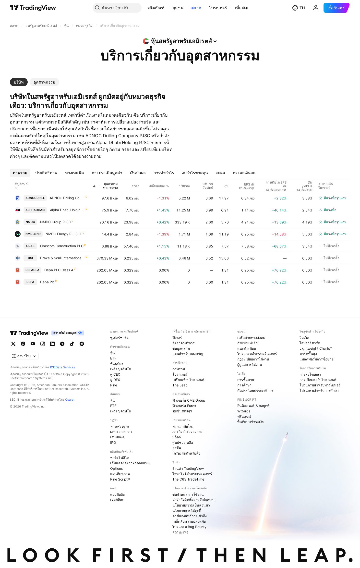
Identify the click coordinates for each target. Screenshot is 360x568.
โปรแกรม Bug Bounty (189, 527)
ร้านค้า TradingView (188, 468)
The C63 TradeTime (188, 479)
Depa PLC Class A (58, 270)
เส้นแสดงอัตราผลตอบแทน (130, 463)
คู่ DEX (115, 380)
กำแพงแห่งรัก (247, 343)
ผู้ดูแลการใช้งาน (249, 364)
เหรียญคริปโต (120, 369)
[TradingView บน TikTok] (72, 343)
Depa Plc (47, 282)
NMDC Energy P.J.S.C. (64, 234)
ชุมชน (177, 7)
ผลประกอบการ (121, 432)
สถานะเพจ (180, 532)
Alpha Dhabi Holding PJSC (67, 210)
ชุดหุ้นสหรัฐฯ (182, 411)
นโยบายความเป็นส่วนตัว (191, 505)
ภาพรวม (178, 369)
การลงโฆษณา (310, 374)
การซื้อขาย (245, 380)
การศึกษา (244, 385)
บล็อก (176, 437)
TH (302, 7)
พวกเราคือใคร (183, 426)
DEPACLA (32, 270)
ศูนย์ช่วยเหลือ (182, 442)
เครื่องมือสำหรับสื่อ (186, 453)
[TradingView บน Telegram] (62, 343)
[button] (168, 8)
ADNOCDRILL (35, 198)
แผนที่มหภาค (120, 474)
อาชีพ (176, 448)
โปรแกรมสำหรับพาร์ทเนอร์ (320, 385)
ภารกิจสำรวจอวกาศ (187, 432)
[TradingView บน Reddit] (81, 343)
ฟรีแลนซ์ (244, 416)
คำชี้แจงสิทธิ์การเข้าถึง (189, 516)
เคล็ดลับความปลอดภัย (189, 521)
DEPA (30, 282)
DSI (30, 258)
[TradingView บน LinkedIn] (52, 343)
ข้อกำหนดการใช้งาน (188, 494)
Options (116, 468)
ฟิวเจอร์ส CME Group (188, 400)
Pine (113, 385)
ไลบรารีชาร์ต (310, 343)
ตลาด (196, 7)
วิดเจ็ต (304, 337)
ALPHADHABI (35, 210)
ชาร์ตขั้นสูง (308, 354)
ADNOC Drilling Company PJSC (67, 198)
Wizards (243, 411)
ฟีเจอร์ (177, 337)
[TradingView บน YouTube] (32, 343)
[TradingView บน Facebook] (23, 343)
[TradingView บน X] (13, 343)
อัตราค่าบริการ (183, 343)
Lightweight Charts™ (316, 348)
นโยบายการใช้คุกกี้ (186, 510)
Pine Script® (120, 479)
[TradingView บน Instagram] (42, 343)
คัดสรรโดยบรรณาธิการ (255, 390)
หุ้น (112, 353)
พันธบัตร (116, 363)
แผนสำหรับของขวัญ (187, 354)
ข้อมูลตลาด (181, 348)
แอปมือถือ (117, 494)
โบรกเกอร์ (218, 7)
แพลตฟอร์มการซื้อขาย (317, 359)
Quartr (69, 399)
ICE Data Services (62, 367)
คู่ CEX (115, 374)
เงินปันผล (117, 437)
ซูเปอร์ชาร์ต (119, 337)
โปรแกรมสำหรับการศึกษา (319, 390)
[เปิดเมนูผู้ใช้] (316, 8)
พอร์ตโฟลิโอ (119, 458)
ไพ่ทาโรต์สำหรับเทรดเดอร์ (192, 474)
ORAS (30, 246)
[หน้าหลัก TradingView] (33, 7)
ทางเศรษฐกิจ (120, 426)
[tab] (19, 82)
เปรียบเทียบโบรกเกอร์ (188, 380)
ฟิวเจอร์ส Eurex (184, 406)
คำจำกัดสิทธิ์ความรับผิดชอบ (193, 500)
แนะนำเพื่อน (246, 348)
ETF (113, 358)
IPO (113, 442)
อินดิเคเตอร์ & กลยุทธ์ (253, 406)
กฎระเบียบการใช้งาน (253, 359)
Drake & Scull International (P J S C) (62, 258)
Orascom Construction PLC (62, 246)
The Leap (180, 385)
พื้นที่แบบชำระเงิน (250, 422)
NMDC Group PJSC (55, 222)
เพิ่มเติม (242, 7)
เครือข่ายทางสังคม (251, 337)
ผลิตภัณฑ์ (156, 7)
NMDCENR (33, 234)
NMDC (30, 222)
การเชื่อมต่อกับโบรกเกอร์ (318, 380)
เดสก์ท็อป (117, 500)
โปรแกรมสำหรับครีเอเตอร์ (257, 354)
